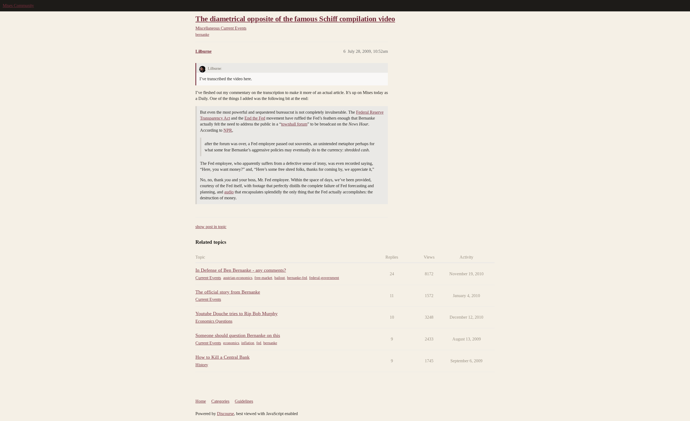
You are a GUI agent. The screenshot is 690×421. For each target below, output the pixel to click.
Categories (220, 401)
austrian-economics (237, 278)
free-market (263, 278)
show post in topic (210, 226)
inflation (247, 343)
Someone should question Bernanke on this (237, 335)
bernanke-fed (297, 278)
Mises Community (18, 5)
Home (200, 401)
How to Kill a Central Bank (222, 357)
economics (231, 343)
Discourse (225, 413)
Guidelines (244, 401)
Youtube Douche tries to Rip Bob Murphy (236, 313)
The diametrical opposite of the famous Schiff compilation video (295, 19)
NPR (227, 130)
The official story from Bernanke (227, 292)
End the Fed (254, 118)
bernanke (202, 35)
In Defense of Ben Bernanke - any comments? (240, 270)
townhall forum (294, 124)
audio (229, 192)
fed (258, 343)
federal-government (324, 278)
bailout (279, 278)
